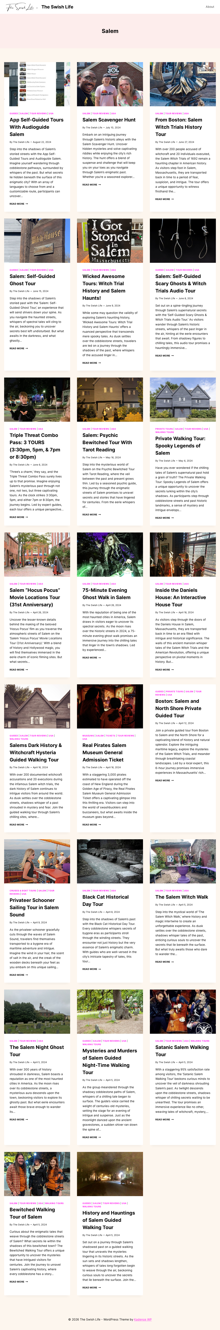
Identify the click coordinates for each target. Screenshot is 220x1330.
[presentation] (37, 84)
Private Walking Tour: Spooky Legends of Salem (180, 446)
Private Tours (164, 429)
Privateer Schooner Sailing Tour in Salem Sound (34, 907)
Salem (24, 113)
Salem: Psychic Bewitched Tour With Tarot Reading (107, 442)
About (210, 6)
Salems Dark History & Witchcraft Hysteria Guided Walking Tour (36, 752)
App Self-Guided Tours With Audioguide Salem (37, 127)
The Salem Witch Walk (181, 897)
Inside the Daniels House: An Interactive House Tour (180, 597)
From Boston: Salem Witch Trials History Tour (178, 127)
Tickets (110, 735)
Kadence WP (143, 1319)
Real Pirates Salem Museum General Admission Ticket (104, 752)
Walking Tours (164, 432)
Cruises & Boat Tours (23, 890)
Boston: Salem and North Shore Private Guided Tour (178, 708)
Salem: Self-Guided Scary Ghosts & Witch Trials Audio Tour (180, 283)
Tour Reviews (38, 113)
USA (51, 113)
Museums (88, 735)
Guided (14, 113)
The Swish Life (21, 142)
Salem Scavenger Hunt (109, 120)
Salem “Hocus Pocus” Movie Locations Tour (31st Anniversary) (35, 597)
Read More (19, 203)
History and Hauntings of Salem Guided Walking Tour (108, 1220)
